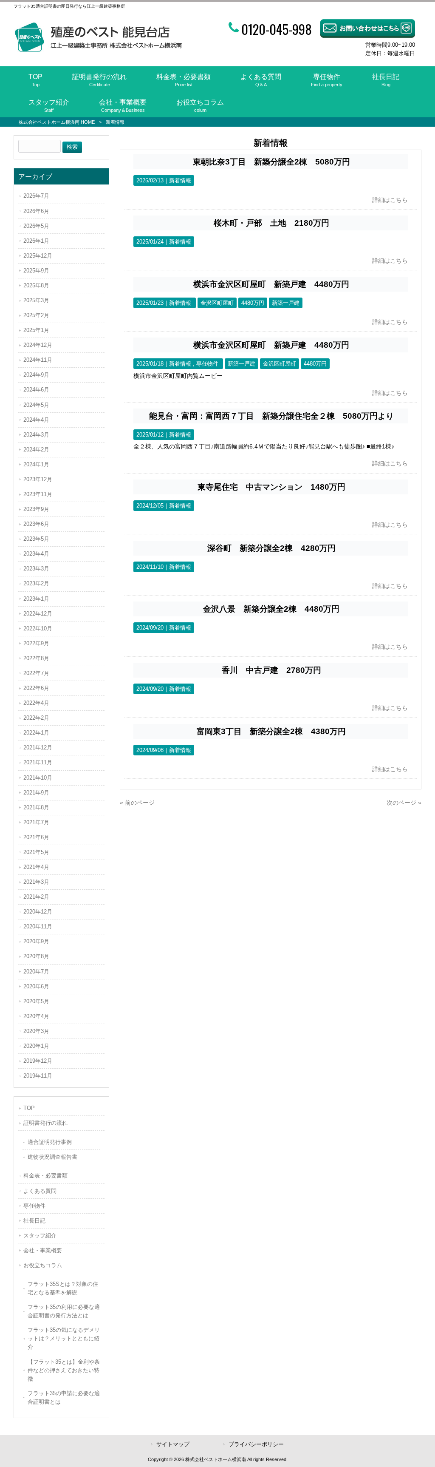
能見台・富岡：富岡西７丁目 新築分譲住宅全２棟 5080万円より (271, 415)
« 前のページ (137, 802)
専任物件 (207, 363)
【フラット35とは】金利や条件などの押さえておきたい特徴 (64, 1370)
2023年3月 (36, 568)
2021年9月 (36, 792)
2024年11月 (37, 360)
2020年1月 (36, 1046)
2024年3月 (36, 434)
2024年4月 (36, 420)
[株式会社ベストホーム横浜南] (98, 50)
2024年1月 (36, 464)
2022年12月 (37, 613)
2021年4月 (36, 867)
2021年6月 (36, 837)
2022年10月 (37, 628)
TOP (29, 1108)
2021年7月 (36, 822)
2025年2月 (36, 315)
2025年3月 (36, 300)
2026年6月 (36, 211)
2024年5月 (36, 405)
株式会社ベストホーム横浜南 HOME (57, 122)
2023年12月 (37, 479)
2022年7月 (36, 673)
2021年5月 (36, 852)
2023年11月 (37, 494)
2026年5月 (36, 226)
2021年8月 (36, 807)
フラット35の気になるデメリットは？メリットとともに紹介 (64, 1338)
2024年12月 (37, 345)
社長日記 (34, 1220)
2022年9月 (36, 643)
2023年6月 (36, 524)
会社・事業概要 (42, 1250)
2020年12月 (37, 911)
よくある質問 (39, 1191)
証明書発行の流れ (45, 1123)
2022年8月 (36, 658)
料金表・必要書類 (45, 1175)
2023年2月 (36, 583)
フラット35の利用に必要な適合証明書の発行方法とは (64, 1311)
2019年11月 (37, 1076)
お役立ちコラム (42, 1265)
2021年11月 (37, 762)
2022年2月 (36, 718)
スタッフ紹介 (39, 1235)
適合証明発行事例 (50, 1142)
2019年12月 (37, 1061)
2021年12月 (37, 747)
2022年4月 (36, 703)
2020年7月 (36, 971)
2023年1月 (36, 599)
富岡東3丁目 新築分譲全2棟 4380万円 (271, 731)
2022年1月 (36, 732)
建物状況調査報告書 (52, 1157)
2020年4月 (36, 1016)
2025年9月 (36, 270)
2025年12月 (37, 256)
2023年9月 (36, 509)
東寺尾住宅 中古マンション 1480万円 (271, 486)
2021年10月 (37, 778)
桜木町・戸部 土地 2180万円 (271, 222)
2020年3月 (36, 1031)
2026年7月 (36, 196)
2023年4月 (36, 553)
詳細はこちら (390, 199)
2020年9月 (36, 941)
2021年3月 (36, 882)
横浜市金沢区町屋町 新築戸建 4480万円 (271, 284)
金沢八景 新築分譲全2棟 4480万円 (271, 608)
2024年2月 (36, 449)
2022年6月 (36, 688)
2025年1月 (36, 330)
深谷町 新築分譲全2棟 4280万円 (271, 548)
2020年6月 (36, 986)
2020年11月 (37, 926)
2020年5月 (36, 1001)
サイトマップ (172, 1444)
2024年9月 (36, 375)
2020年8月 (36, 956)
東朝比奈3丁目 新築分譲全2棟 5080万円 (271, 161)
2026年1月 (36, 241)
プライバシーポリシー (256, 1444)
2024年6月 (36, 389)
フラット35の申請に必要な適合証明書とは (64, 1397)
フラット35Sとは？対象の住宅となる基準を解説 (63, 1288)
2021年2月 (36, 897)
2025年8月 (36, 285)
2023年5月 (36, 539)
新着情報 (180, 180)
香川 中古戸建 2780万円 (271, 670)
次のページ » (404, 802)
